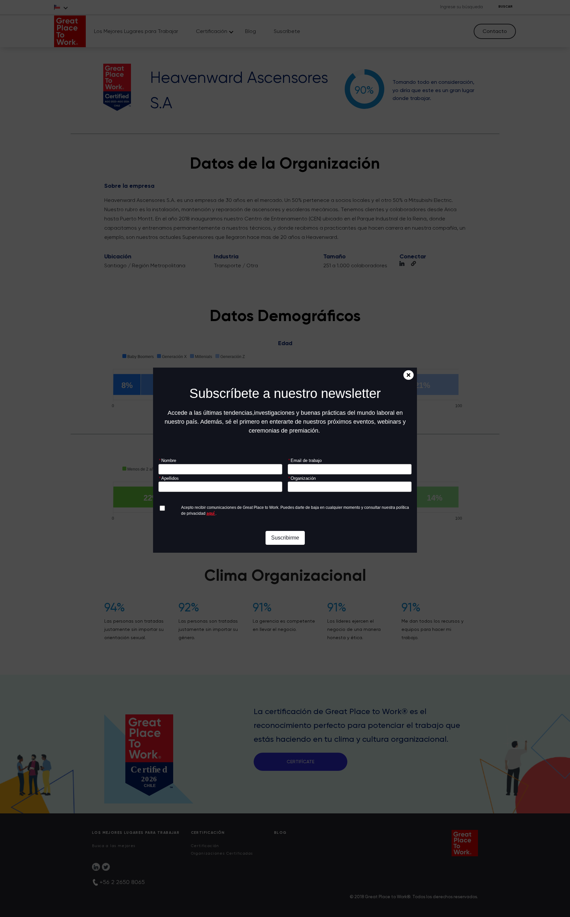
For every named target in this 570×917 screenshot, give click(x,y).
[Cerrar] (408, 375)
